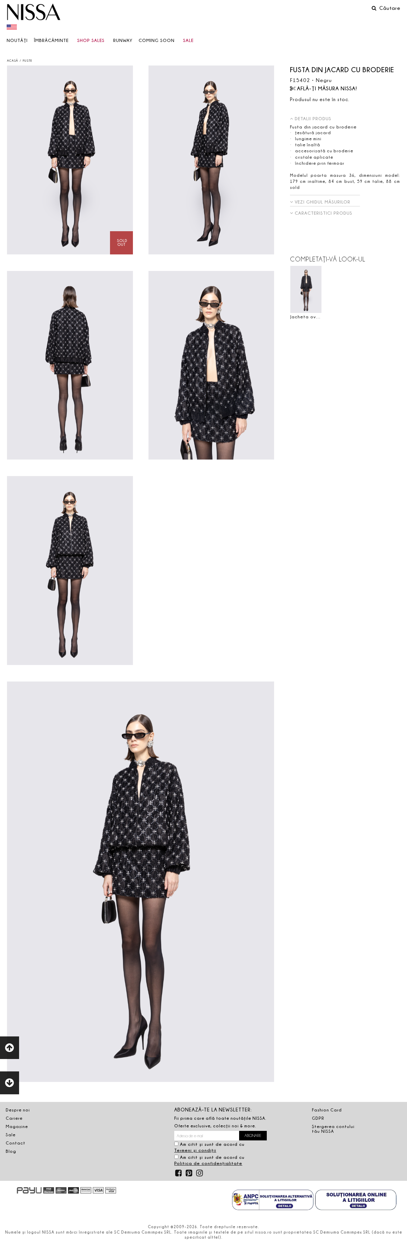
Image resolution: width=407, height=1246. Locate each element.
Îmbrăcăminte (51, 40)
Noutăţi (17, 40)
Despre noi (18, 1110)
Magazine (17, 1126)
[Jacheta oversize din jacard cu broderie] (305, 289)
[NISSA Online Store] (34, 12)
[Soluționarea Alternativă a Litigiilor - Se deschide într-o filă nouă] (273, 1200)
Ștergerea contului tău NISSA (333, 1128)
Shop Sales (91, 40)
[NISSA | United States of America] (12, 26)
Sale (188, 40)
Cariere (14, 1118)
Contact (15, 1143)
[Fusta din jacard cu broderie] (70, 160)
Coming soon (157, 40)
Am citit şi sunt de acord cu (209, 1147)
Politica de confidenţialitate (208, 1163)
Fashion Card (327, 1110)
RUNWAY (123, 40)
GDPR (318, 1118)
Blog (11, 1151)
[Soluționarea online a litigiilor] (356, 1200)
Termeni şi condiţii (195, 1150)
